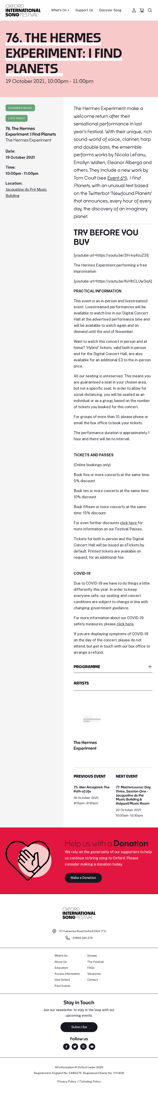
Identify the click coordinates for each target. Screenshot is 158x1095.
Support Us (84, 10)
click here (129, 523)
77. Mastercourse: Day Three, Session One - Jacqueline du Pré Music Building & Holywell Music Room (133, 795)
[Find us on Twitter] (75, 1046)
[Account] (133, 10)
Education (61, 967)
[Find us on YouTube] (92, 1046)
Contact (92, 979)
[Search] (150, 10)
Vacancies (94, 973)
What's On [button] (58, 10)
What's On (61, 955)
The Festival (95, 961)
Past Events (62, 985)
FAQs (90, 967)
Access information (67, 973)
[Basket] (141, 10)
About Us (61, 961)
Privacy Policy (66, 1081)
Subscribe (79, 1027)
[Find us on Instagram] (83, 1046)
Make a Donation (83, 878)
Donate (92, 955)
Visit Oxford (62, 979)
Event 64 (116, 178)
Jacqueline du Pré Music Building (26, 192)
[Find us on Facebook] (66, 1046)
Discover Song (110, 10)
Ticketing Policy (90, 1081)
